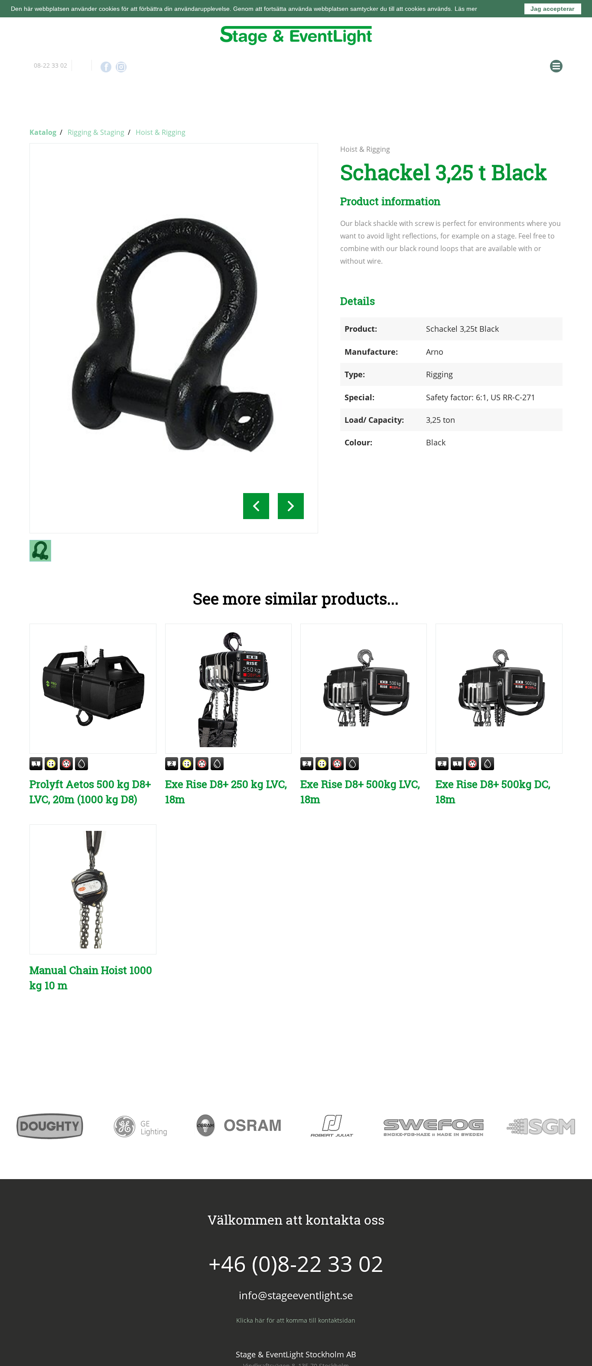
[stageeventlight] (296, 35)
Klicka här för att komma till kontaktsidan (295, 1318)
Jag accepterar (552, 8)
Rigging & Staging (96, 131)
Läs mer (466, 8)
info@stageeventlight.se (81, 65)
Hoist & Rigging (160, 131)
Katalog (42, 131)
